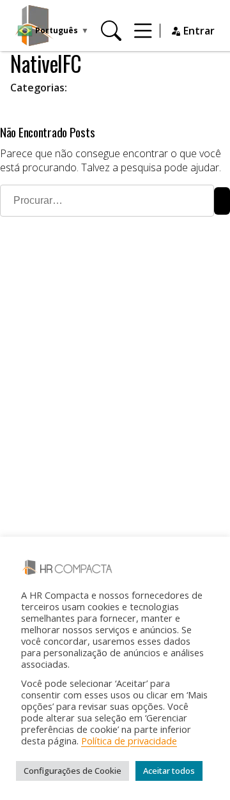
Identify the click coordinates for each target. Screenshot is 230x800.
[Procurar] (111, 30)
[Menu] (143, 30)
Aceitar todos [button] (169, 770)
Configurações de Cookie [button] (72, 770)
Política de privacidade (129, 740)
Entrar (198, 31)
